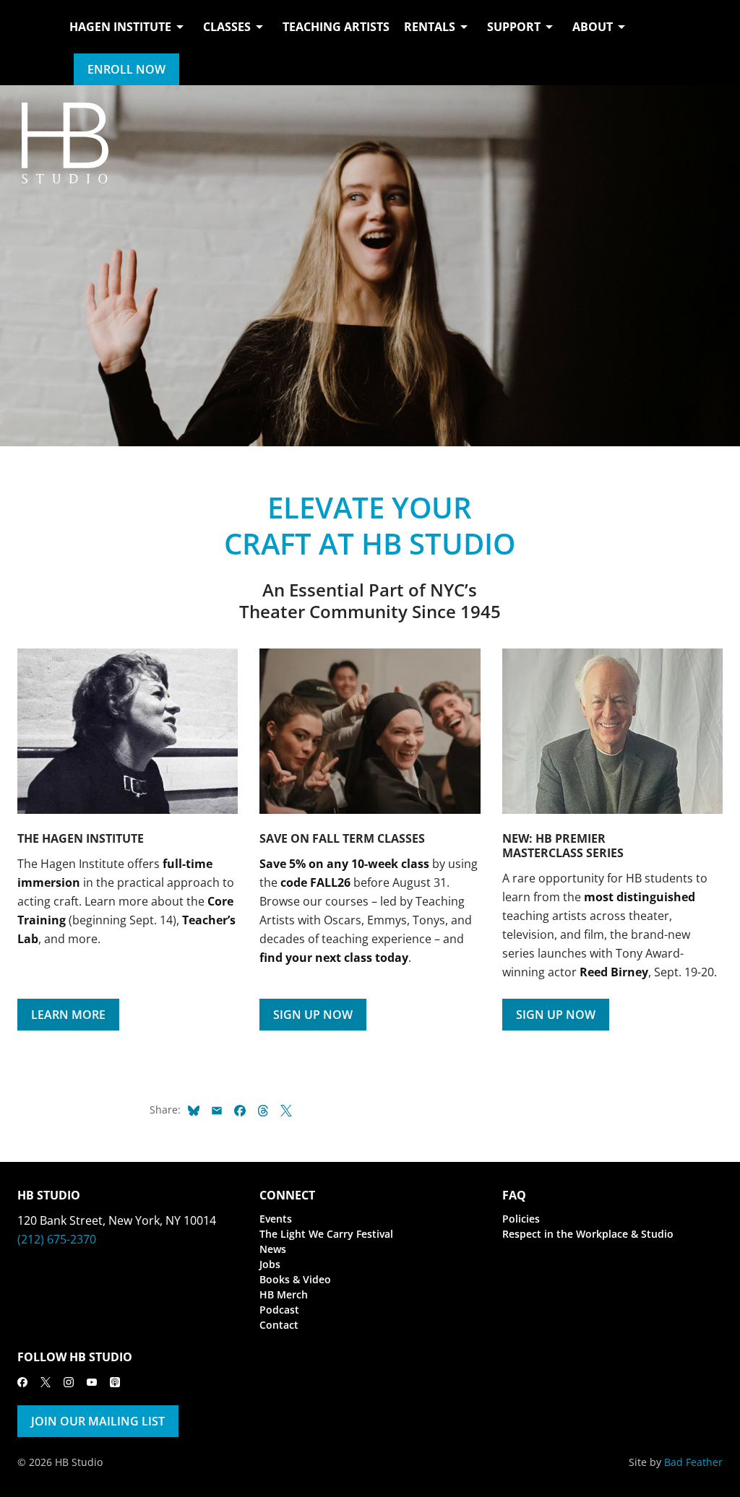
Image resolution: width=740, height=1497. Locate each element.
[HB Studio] (31, 42)
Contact (278, 1325)
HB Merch (283, 1294)
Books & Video (295, 1279)
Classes (227, 27)
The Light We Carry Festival (326, 1234)
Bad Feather (693, 1462)
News (272, 1249)
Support (514, 27)
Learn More (68, 1015)
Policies (521, 1218)
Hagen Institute (120, 27)
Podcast (279, 1309)
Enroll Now (126, 69)
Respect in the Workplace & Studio (588, 1234)
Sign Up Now (313, 1015)
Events (275, 1218)
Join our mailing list (98, 1421)
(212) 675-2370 (56, 1239)
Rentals (429, 27)
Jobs (269, 1264)
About (592, 27)
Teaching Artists (336, 27)
